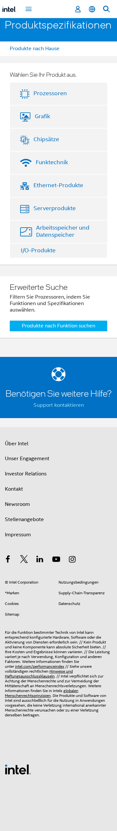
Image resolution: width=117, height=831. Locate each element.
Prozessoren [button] (50, 93)
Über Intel (16, 443)
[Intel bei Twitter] (24, 560)
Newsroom (17, 504)
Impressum (18, 534)
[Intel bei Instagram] (72, 560)
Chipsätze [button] (46, 139)
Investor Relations (25, 474)
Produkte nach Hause (34, 48)
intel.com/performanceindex (39, 666)
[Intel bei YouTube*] (56, 560)
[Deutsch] (92, 9)
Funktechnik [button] (52, 162)
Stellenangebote (24, 519)
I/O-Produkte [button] (38, 250)
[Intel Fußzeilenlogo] (18, 769)
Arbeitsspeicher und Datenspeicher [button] (62, 231)
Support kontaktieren (58, 405)
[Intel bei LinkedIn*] (40, 560)
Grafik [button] (42, 116)
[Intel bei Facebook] (7, 560)
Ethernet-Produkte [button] (58, 185)
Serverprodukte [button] (54, 208)
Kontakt (14, 489)
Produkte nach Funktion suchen (58, 326)
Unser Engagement (27, 458)
